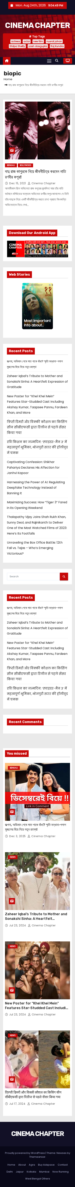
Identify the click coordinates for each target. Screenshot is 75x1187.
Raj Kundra (57, 46)
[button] (57, 60)
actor (26, 41)
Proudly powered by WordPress (25, 1153)
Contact (63, 1165)
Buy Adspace (46, 1165)
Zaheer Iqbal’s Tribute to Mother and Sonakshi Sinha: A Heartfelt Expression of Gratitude (37, 381)
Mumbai (44, 1172)
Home (8, 79)
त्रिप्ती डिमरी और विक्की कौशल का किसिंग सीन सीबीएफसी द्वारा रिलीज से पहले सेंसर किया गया (37, 427)
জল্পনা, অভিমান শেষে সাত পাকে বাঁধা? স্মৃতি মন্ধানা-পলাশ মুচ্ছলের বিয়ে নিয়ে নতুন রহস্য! (35, 827)
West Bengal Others (37, 1178)
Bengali (11, 165)
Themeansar (37, 1157)
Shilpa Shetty (17, 46)
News (13, 857)
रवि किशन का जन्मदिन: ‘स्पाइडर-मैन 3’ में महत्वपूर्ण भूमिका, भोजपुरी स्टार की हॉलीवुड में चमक (37, 447)
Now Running (60, 1172)
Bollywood (25, 165)
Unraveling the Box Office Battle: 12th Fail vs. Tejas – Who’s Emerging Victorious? (34, 548)
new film (38, 41)
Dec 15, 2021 (18, 183)
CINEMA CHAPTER (37, 25)
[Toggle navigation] (49, 61)
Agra (32, 1165)
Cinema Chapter (43, 183)
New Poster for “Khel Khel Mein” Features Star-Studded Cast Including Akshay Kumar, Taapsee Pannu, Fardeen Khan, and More (37, 1010)
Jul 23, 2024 (18, 925)
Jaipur (20, 1172)
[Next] (51, 306)
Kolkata (31, 1172)
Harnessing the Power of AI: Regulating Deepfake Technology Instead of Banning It (36, 487)
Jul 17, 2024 (17, 1104)
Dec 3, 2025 (18, 836)
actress (15, 41)
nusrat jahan (54, 41)
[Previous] (23, 306)
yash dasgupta (37, 46)
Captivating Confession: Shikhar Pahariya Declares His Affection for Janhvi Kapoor (33, 467)
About (22, 1165)
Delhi (10, 1172)
